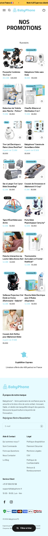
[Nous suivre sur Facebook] (4, 502)
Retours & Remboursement (34, 469)
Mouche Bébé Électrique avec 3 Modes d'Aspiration (35, 298)
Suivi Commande (10, 446)
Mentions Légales (34, 451)
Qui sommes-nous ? (11, 442)
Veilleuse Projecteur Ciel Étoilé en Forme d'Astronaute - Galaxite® (13, 298)
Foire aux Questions (11, 451)
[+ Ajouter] (20, 65)
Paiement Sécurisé (34, 446)
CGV (28, 455)
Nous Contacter (9, 455)
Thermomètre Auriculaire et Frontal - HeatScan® (34, 259)
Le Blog (6, 460)
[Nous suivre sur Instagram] (11, 502)
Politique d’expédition (36, 442)
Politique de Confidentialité (33, 461)
